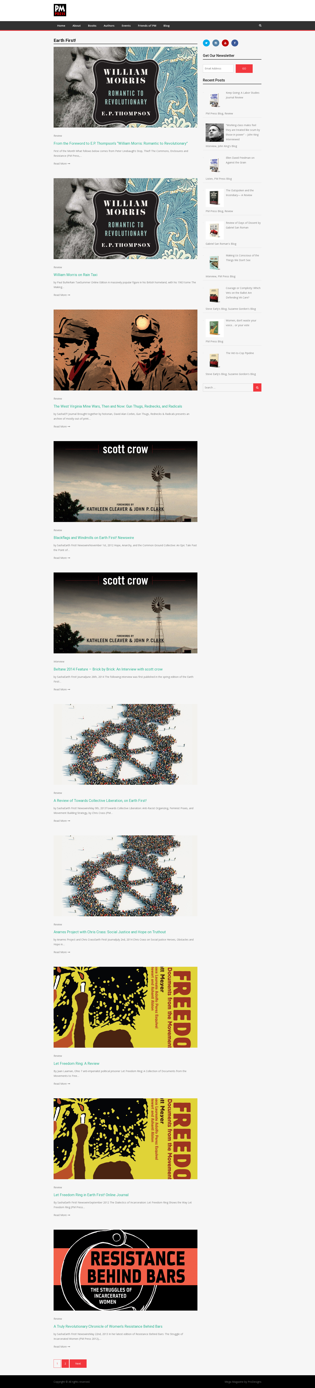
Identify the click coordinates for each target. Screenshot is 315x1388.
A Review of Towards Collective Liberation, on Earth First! (100, 800)
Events (126, 25)
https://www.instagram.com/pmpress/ (215, 43)
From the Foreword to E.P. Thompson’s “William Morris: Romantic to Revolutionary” (121, 143)
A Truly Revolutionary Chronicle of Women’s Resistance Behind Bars (108, 1326)
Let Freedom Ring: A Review (76, 1063)
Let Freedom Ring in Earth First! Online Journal (91, 1195)
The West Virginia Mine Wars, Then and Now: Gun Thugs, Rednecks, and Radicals (118, 406)
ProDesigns (254, 1381)
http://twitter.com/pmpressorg (206, 43)
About (77, 25)
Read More (60, 163)
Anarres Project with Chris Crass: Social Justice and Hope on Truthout (110, 932)
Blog (167, 25)
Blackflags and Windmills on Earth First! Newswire (94, 537)
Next (78, 1363)
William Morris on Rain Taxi (75, 275)
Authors (109, 25)
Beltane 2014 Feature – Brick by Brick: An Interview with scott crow (108, 669)
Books (92, 25)
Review (58, 135)
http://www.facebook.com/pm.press (234, 43)
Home (61, 25)
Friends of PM (147, 25)
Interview (59, 661)
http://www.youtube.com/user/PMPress (225, 43)
